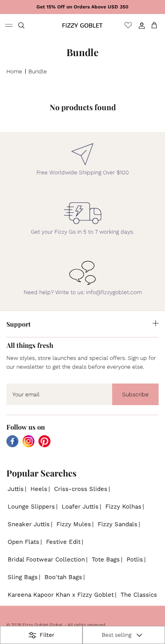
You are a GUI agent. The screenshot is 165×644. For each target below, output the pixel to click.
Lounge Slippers (31, 506)
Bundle (37, 71)
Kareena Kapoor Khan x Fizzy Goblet (61, 594)
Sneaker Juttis (29, 524)
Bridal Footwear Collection (46, 559)
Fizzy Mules (73, 524)
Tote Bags (106, 559)
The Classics (139, 594)
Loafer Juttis (80, 506)
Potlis (135, 559)
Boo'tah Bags (63, 577)
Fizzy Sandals (117, 524)
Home (14, 71)
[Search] (26, 25)
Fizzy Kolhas (123, 506)
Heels (38, 489)
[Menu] (9, 25)
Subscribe (135, 394)
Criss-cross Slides (80, 489)
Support (18, 324)
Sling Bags (23, 577)
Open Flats (23, 541)
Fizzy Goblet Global (42, 625)
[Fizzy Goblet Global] (82, 25)
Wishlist (128, 25)
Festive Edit (63, 541)
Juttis (16, 489)
